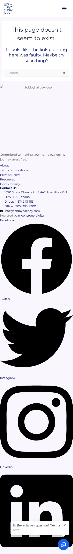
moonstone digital (31, 215)
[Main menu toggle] (64, 8)
